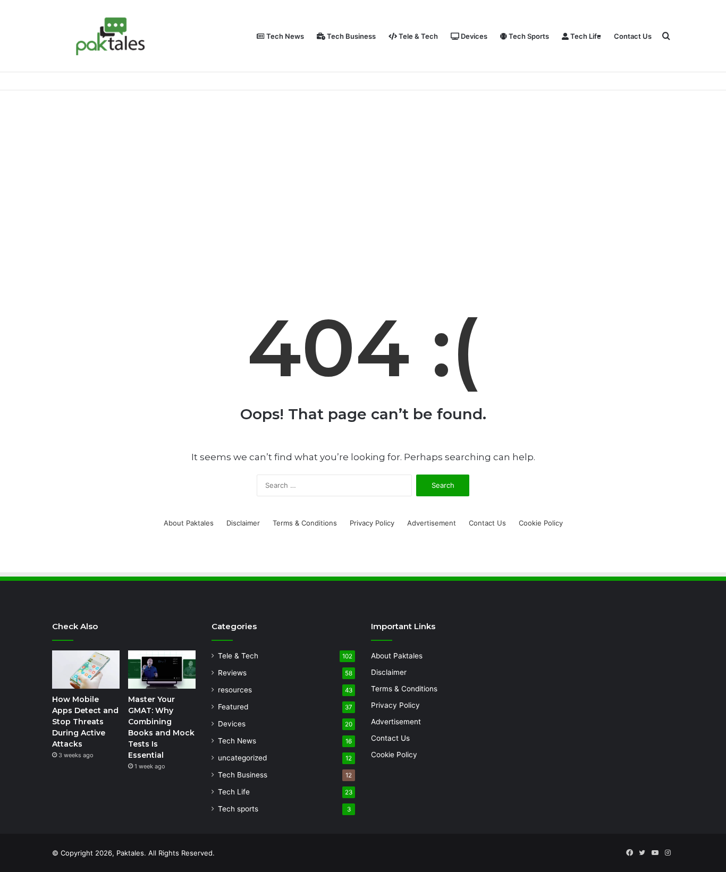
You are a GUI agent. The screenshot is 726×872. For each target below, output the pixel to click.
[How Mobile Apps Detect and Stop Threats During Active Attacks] (86, 669)
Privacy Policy (372, 523)
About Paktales (189, 523)
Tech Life (585, 36)
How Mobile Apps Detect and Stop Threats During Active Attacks (85, 722)
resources (235, 689)
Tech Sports (528, 36)
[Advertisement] (363, 180)
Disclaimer (243, 523)
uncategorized (242, 758)
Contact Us (633, 36)
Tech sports (238, 809)
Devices (473, 36)
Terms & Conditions (305, 523)
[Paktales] (110, 36)
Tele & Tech (417, 36)
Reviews (232, 672)
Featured (233, 706)
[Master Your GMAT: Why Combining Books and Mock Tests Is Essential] (162, 669)
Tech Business (350, 36)
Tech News (284, 36)
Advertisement (431, 523)
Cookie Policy (541, 523)
